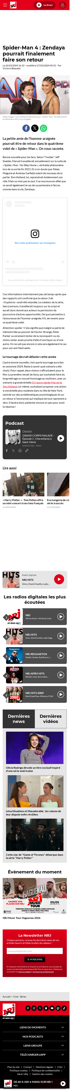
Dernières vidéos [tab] (51, 719)
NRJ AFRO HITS (35, 673)
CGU (59, 1067)
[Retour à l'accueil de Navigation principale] (13, 5)
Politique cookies (19, 1070)
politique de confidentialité (43, 972)
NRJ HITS (27, 579)
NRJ (27, 615)
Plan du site (13, 1067)
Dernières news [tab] (19, 719)
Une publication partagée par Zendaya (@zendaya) (35, 280)
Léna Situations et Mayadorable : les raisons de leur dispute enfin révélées (33, 812)
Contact (27, 1067)
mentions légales (24, 972)
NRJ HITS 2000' (34, 692)
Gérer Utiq (22, 1074)
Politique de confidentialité (46, 1070)
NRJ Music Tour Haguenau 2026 (21, 917)
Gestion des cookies (42, 1074)
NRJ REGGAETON (36, 654)
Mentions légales (44, 1067)
